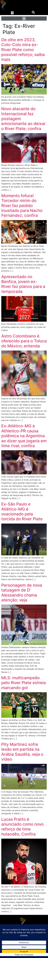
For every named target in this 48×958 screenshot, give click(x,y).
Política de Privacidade (24, 955)
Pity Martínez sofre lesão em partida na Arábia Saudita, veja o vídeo (22, 752)
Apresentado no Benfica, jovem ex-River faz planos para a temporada (23, 284)
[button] (12, 12)
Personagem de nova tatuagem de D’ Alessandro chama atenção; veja (21, 592)
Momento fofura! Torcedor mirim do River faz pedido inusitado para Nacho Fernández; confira (21, 205)
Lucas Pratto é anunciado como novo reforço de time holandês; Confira (22, 827)
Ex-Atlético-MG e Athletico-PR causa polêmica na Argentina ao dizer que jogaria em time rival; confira (24, 435)
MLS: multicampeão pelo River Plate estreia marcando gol (23, 682)
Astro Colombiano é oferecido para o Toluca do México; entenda (24, 340)
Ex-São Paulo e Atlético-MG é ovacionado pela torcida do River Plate (22, 511)
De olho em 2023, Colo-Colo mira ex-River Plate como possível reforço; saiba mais (23, 49)
